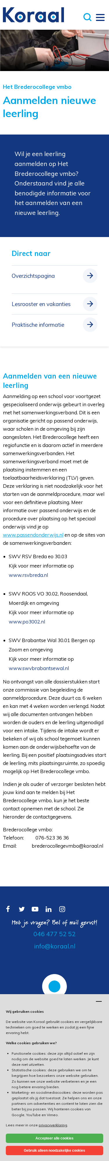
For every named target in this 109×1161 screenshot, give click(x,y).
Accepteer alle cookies (54, 1138)
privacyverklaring (53, 1125)
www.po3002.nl (27, 622)
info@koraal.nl (54, 946)
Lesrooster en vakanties (41, 304)
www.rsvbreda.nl (28, 575)
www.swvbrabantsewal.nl (39, 668)
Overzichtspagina (33, 275)
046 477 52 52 (54, 934)
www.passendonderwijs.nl (33, 535)
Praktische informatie (38, 324)
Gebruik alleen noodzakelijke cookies (54, 1150)
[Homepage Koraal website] (33, 14)
